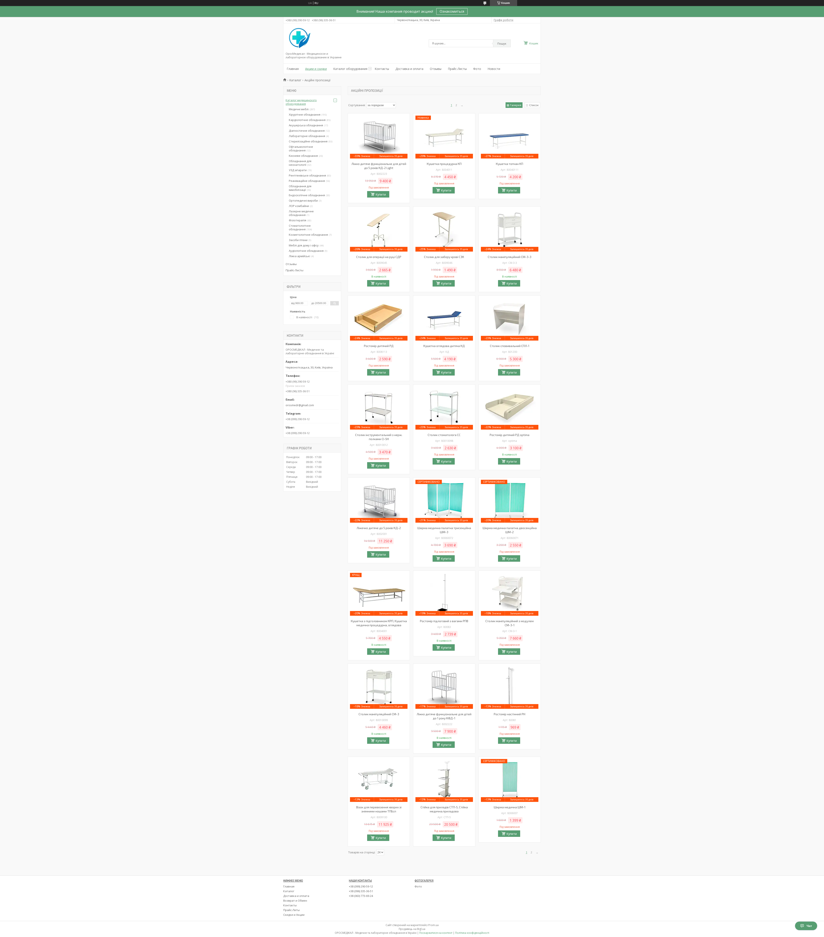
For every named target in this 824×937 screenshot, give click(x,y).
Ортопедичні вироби (303, 200)
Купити (381, 194)
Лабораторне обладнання (307, 136)
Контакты (382, 69)
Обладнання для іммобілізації (300, 188)
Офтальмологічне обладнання (301, 148)
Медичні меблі (299, 109)
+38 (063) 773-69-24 (361, 896)
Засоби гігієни (298, 240)
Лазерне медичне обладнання (301, 213)
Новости (494, 69)
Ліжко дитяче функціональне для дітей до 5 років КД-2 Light (378, 166)
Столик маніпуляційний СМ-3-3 (509, 257)
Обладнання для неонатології (300, 163)
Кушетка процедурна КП (444, 164)
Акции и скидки (316, 69)
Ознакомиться (452, 11)
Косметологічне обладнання (308, 235)
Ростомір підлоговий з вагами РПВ (444, 621)
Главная (293, 69)
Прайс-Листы (457, 69)
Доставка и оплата (409, 69)
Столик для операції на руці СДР (378, 257)
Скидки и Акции (293, 915)
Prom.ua (433, 925)
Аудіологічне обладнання (306, 251)
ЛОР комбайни (299, 206)
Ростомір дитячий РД (379, 346)
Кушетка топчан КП (509, 164)
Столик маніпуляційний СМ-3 (379, 714)
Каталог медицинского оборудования (301, 102)
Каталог (295, 80)
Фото (477, 69)
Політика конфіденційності (472, 933)
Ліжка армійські (299, 256)
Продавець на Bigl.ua (412, 929)
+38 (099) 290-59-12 (361, 886)
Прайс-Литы (291, 910)
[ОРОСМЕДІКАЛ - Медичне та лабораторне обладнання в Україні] (299, 38)
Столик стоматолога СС (444, 435)
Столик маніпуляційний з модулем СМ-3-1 (509, 623)
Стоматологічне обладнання (300, 227)
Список (534, 105)
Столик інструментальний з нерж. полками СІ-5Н (378, 437)
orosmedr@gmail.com (300, 405)
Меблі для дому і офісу (304, 245)
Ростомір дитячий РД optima (509, 435)
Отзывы (435, 69)
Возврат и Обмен (295, 900)
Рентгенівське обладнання (307, 175)
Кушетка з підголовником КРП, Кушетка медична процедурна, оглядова (379, 623)
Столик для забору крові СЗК (444, 257)
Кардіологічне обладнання (307, 120)
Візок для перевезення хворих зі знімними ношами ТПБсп (378, 809)
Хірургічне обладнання (304, 114)
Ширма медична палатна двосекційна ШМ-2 (510, 530)
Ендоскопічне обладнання (307, 195)
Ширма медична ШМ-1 (510, 807)
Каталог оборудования (350, 69)
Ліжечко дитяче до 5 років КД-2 (379, 528)
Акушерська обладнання (306, 125)
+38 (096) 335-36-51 (361, 891)
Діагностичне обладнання (307, 131)
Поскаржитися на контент (435, 933)
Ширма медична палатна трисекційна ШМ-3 (444, 530)
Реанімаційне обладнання (307, 181)
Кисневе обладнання (303, 156)
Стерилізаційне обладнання (308, 141)
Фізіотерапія (297, 220)
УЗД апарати (298, 170)
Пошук (501, 43)
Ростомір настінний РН (509, 714)
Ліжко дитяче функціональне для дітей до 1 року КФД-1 (444, 716)
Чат (809, 926)
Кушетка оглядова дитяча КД (444, 346)
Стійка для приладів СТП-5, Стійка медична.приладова (444, 809)
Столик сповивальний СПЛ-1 (509, 346)
